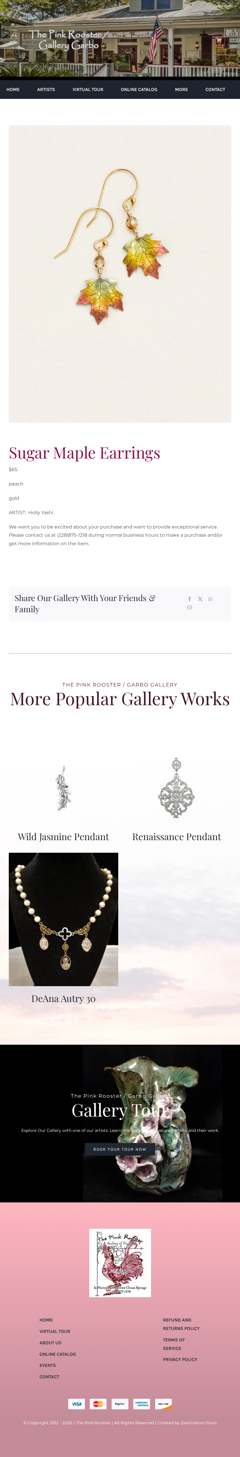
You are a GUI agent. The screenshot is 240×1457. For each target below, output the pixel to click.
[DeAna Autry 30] (63, 856)
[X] (200, 599)
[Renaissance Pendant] (176, 754)
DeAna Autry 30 (63, 998)
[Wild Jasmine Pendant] (63, 754)
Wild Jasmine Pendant (63, 836)
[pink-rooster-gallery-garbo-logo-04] (68, 8)
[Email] (189, 607)
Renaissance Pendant (176, 836)
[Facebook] (189, 599)
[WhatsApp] (210, 599)
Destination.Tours (199, 1422)
